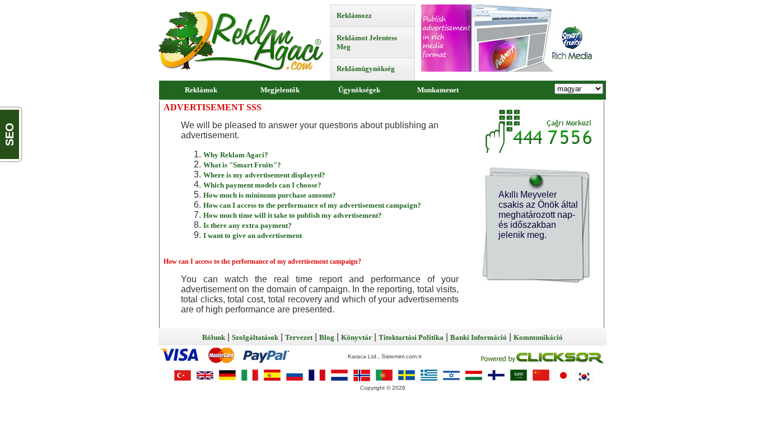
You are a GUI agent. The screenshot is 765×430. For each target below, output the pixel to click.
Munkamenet (438, 90)
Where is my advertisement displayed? (264, 175)
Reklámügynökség (366, 68)
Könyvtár (356, 337)
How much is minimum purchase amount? (269, 195)
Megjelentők (280, 90)
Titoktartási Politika (411, 337)
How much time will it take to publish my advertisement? (292, 215)
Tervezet (298, 337)
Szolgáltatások (255, 337)
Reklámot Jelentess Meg (367, 42)
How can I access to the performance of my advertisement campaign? (312, 205)
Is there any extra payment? (247, 225)
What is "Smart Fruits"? (242, 165)
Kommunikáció (538, 337)
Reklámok (201, 90)
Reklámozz (354, 15)
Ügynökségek (359, 90)
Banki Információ (478, 337)
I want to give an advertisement (252, 235)
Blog (326, 337)
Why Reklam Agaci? (235, 155)
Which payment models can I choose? (262, 185)
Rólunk (213, 337)
